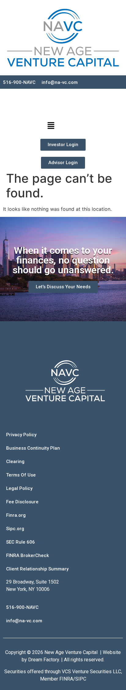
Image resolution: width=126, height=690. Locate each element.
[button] (51, 126)
